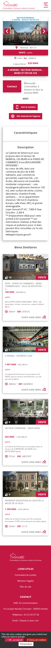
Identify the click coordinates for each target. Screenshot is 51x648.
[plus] (7, 306)
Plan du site (25, 586)
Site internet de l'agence (28, 116)
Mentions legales (25, 580)
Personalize (26, 644)
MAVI (25, 98)
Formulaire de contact (25, 574)
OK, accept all (15, 640)
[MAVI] (35, 87)
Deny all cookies (37, 640)
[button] (7, 31)
